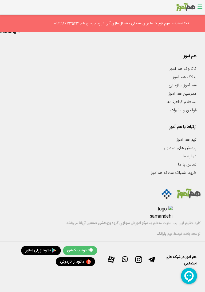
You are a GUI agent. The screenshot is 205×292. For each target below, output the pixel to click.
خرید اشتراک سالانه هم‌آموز (173, 172)
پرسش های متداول (180, 148)
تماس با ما (187, 164)
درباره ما (189, 156)
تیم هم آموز (186, 139)
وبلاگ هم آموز (184, 77)
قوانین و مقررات (183, 110)
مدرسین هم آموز (182, 93)
